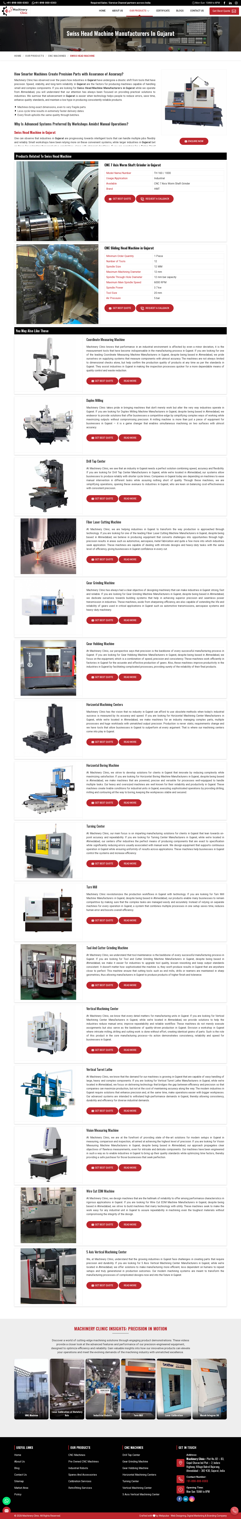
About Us (117, 10)
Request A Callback (157, 198)
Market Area (21, 1487)
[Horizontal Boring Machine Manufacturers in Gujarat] (48, 790)
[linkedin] (230, 3)
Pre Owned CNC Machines (83, 1461)
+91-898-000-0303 (17, 2)
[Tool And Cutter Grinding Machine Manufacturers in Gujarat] (48, 972)
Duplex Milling (94, 400)
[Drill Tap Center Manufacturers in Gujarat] (48, 485)
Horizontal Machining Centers (104, 704)
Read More (130, 381)
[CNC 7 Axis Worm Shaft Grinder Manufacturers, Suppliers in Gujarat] (57, 200)
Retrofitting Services (80, 1487)
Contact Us (197, 10)
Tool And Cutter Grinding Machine (107, 948)
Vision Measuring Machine (102, 1130)
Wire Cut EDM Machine (100, 1191)
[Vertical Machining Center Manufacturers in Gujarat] (48, 1033)
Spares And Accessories (82, 1474)
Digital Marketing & (196, 1515)
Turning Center (95, 826)
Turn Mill (91, 887)
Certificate (163, 10)
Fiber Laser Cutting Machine (103, 522)
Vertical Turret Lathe (99, 1069)
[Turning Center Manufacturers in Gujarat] (48, 850)
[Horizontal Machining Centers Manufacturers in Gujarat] (48, 729)
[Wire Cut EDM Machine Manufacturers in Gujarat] (48, 1215)
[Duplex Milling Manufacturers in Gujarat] (48, 425)
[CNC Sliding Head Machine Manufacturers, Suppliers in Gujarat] (57, 283)
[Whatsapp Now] (6, 1501)
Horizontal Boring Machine (102, 765)
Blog (17, 1468)
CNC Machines (57, 56)
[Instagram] (236, 3)
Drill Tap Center (96, 461)
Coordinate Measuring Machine (105, 339)
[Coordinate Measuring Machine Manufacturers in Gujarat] (48, 364)
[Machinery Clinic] (14, 10)
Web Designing (178, 1515)
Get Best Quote (121, 198)
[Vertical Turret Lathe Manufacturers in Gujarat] (48, 1094)
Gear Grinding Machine (100, 583)
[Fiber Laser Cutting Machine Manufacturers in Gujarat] (48, 546)
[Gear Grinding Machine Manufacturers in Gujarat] (48, 607)
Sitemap (19, 1481)
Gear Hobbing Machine (100, 644)
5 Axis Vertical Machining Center (106, 1252)
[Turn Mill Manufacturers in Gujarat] (48, 911)
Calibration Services (79, 1481)
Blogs (180, 10)
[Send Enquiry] (6, 1511)
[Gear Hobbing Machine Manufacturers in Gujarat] (48, 668)
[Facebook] (224, 3)
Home (102, 10)
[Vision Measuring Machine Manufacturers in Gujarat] (48, 1154)
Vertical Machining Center (102, 1009)
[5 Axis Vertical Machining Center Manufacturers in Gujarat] (48, 1276)
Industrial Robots (78, 1468)
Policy (17, 1494)
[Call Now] (234, 1511)
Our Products (138, 10)
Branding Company (217, 1515)
